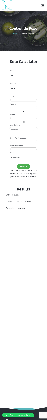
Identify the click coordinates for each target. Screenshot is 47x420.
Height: (13, 114)
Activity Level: (15, 125)
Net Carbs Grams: (17, 145)
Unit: (12, 71)
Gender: (13, 84)
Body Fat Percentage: (18, 138)
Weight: (13, 104)
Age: (12, 97)
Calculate (23, 166)
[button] (18, 415)
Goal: (12, 153)
